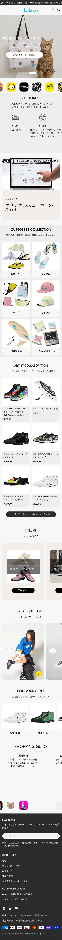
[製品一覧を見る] (38, 674)
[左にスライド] (9, 650)
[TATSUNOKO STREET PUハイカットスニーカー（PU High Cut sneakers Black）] (16, 392)
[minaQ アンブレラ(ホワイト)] (46, 392)
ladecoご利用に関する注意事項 (17, 894)
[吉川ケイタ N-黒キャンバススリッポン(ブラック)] (16, 480)
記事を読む (23, 590)
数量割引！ (31, 59)
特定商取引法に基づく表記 (15, 881)
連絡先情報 (7, 876)
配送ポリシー (8, 871)
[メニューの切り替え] (3, 10)
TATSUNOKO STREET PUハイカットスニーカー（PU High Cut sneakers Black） (15, 411)
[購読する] (57, 836)
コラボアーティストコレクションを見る (31, 514)
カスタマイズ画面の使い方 (15, 899)
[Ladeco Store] (10, 87)
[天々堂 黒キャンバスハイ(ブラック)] (16, 437)
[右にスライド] (52, 650)
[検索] (52, 10)
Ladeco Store (16, 933)
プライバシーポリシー (12, 866)
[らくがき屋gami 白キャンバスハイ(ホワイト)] (46, 480)
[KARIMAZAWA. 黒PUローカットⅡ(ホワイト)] (46, 437)
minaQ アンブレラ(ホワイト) (45, 408)
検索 (4, 860)
